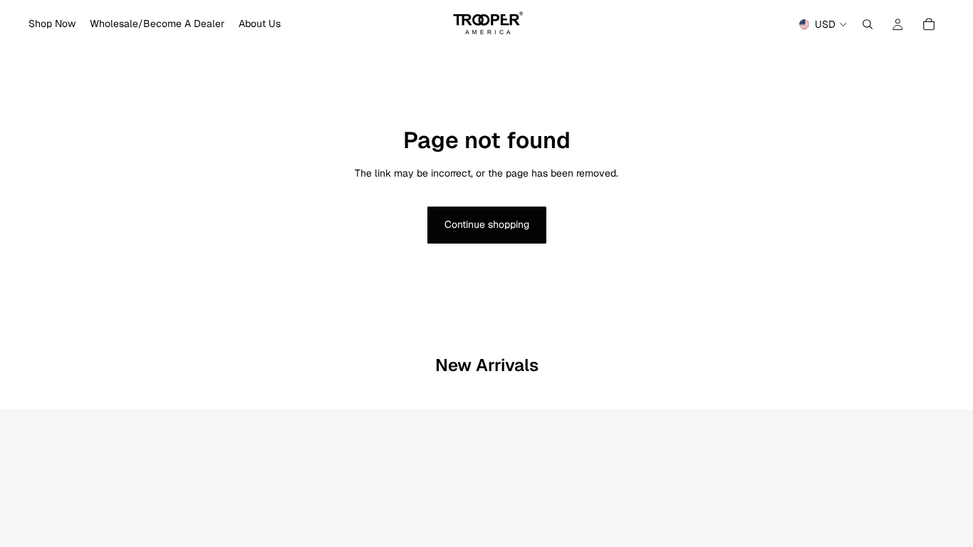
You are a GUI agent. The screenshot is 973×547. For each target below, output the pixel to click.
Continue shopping (486, 224)
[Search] (867, 24)
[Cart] (929, 24)
